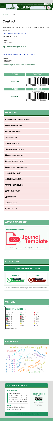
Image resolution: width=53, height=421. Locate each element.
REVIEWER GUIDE (14, 143)
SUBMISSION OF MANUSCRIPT (18, 120)
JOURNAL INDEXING (15, 179)
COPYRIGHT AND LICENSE (17, 167)
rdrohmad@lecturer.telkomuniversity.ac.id (20, 65)
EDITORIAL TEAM (13, 131)
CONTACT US (12, 209)
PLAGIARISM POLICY (13, 173)
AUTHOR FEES (11, 203)
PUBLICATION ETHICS (15, 149)
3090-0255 (14, 81)
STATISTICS (11, 197)
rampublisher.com (16, 409)
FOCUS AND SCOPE (14, 126)
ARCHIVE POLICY (13, 191)
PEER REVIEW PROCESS (16, 155)
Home (5, 14)
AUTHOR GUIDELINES (15, 185)
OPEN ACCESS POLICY (15, 161)
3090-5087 (14, 96)
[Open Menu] (2, 5)
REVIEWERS (12, 137)
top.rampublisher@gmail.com (14, 46)
